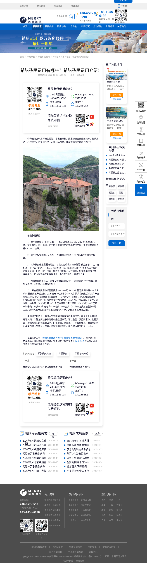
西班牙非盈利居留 (86, 521)
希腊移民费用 (44, 57)
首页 (25, 26)
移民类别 (49, 26)
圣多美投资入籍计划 (116, 121)
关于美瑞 (121, 26)
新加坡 (119, 510)
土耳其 (111, 506)
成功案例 (41, 6)
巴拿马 (103, 521)
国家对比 (58, 6)
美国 (103, 500)
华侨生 (73, 26)
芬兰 (118, 500)
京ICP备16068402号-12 (94, 556)
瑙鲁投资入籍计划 (74, 506)
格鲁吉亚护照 (86, 506)
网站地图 (48, 526)
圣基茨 (119, 520)
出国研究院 (85, 27)
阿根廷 (119, 515)
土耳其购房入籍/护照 (86, 511)
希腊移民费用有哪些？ (80, 367)
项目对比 (75, 6)
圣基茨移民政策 (75, 552)
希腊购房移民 (113, 82)
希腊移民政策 (121, 200)
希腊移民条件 (121, 187)
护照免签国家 (109, 547)
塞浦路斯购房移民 (86, 516)
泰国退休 (93, 552)
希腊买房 (112, 193)
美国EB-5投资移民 (86, 501)
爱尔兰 (111, 511)
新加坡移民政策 (39, 547)
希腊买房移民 (112, 187)
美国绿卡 (92, 547)
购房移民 (61, 26)
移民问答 (57, 520)
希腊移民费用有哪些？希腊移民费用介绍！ (62, 338)
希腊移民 (31, 57)
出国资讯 (48, 515)
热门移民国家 (109, 494)
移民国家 (37, 26)
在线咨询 (116, 95)
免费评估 (24, 6)
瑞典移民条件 (55, 552)
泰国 (111, 520)
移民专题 (57, 515)
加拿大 (111, 516)
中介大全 (48, 520)
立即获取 (116, 243)
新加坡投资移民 (74, 501)
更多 (53, 433)
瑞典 (111, 500)
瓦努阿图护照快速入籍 (74, 516)
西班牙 (119, 505)
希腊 (121, 193)
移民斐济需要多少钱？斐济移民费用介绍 (42, 367)
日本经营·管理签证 (73, 521)
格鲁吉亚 (103, 511)
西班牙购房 (58, 547)
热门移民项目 (76, 494)
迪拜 (103, 515)
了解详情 (116, 99)
